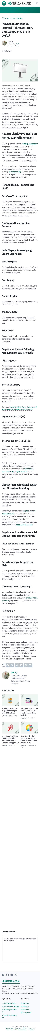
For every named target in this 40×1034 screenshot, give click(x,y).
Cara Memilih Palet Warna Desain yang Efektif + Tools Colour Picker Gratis (29, 739)
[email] (30, 665)
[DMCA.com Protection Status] (24, 1029)
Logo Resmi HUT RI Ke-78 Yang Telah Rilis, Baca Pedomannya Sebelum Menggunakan (10, 739)
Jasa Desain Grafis (9, 1003)
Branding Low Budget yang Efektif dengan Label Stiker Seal (10, 711)
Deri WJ (14, 673)
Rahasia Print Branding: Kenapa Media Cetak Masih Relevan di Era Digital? (29, 712)
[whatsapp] (17, 665)
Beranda (26, 1003)
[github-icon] (7, 975)
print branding (15, 172)
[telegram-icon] (11, 975)
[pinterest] (26, 665)
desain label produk (24, 525)
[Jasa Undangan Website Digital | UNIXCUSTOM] (20, 3)
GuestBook (27, 1013)
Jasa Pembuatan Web (11, 1006)
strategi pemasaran (30, 144)
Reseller (26, 1010)
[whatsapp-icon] (16, 975)
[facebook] (8, 665)
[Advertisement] (20, 839)
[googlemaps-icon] (3, 975)
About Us (26, 1006)
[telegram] (21, 665)
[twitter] (12, 665)
